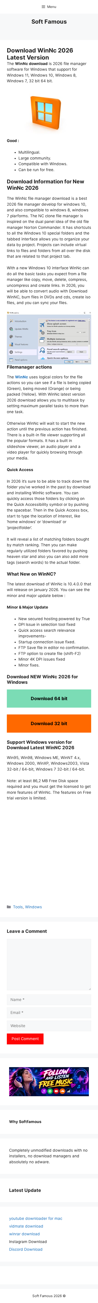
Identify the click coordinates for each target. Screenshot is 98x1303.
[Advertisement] (49, 852)
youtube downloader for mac (35, 1218)
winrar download (24, 1234)
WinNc (21, 377)
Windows (33, 907)
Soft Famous (49, 21)
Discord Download (26, 1249)
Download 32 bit (49, 723)
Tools (18, 907)
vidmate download (26, 1226)
